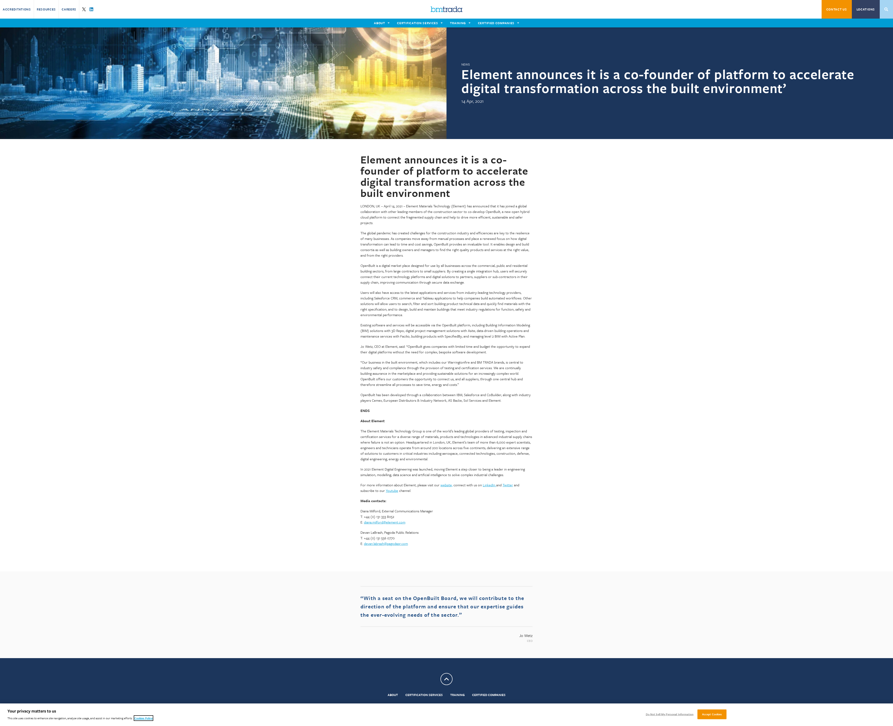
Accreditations (17, 9)
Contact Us (836, 9)
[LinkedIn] (91, 9)
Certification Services (424, 695)
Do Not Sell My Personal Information (670, 714)
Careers (69, 9)
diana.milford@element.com (384, 522)
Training (457, 695)
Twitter (508, 484)
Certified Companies (489, 695)
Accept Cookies (712, 714)
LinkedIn (489, 484)
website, (446, 484)
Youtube (392, 490)
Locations (865, 9)
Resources (46, 9)
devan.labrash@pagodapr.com (386, 543)
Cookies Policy (143, 718)
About (393, 695)
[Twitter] (84, 9)
